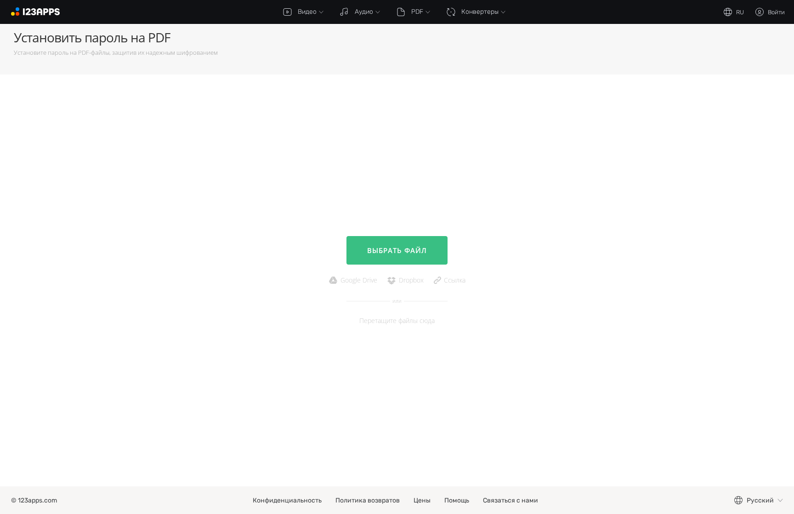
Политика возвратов (367, 500)
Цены (422, 500)
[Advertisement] (545, 49)
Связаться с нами (510, 500)
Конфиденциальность (287, 500)
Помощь (456, 500)
